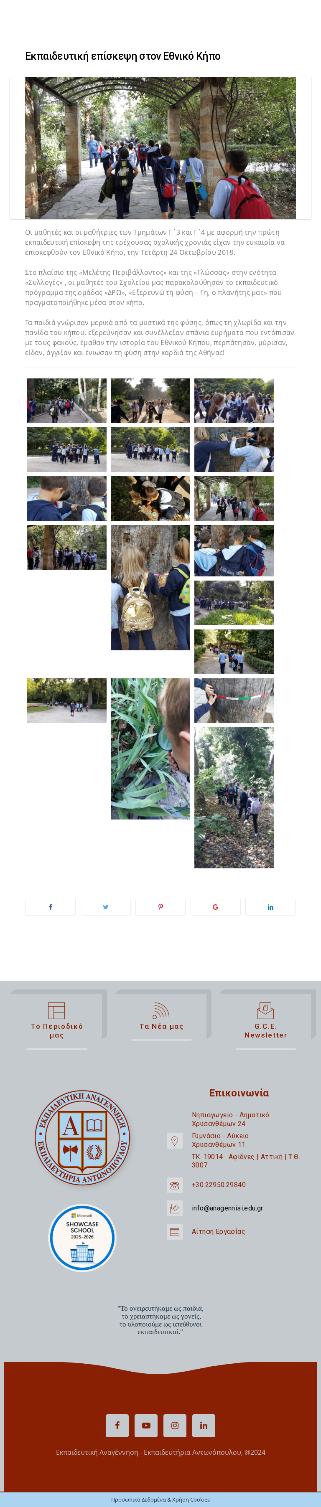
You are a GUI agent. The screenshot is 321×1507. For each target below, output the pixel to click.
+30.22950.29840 (219, 1185)
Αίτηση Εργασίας (218, 1232)
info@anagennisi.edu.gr (227, 1208)
